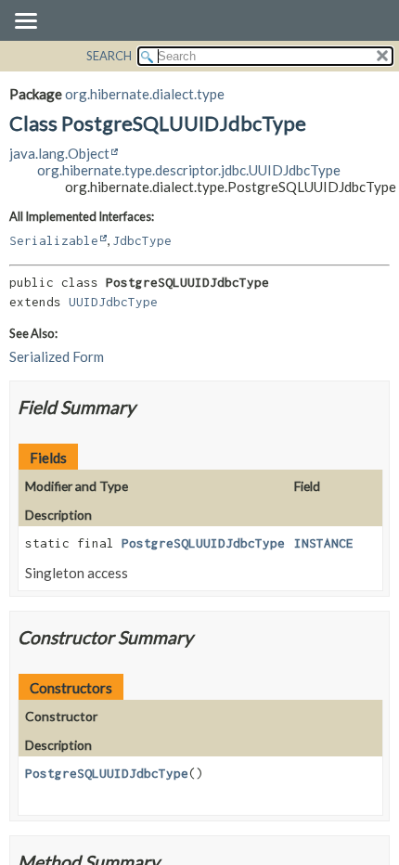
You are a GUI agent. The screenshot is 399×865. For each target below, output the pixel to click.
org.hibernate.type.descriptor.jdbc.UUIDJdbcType (189, 169)
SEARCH (109, 55)
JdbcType (142, 240)
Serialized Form (56, 356)
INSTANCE (324, 543)
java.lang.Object (59, 153)
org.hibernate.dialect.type (145, 93)
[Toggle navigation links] (25, 22)
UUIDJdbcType (113, 301)
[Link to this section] (147, 407)
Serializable (53, 240)
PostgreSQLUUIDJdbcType (203, 543)
